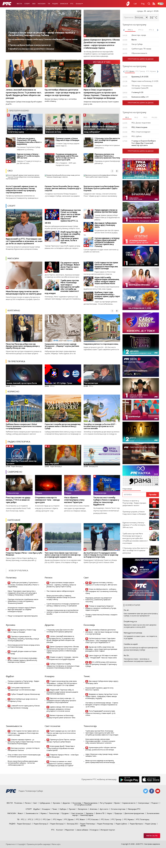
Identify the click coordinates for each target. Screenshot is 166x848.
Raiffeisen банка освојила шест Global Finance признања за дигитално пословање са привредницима (24, 426)
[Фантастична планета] (140, 212)
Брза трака (89, 463)
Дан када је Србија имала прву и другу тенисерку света (106, 225)
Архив (83, 825)
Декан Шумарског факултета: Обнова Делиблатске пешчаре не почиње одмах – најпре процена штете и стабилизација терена (102, 43)
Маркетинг (69, 830)
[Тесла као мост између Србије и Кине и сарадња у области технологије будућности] (106, 485)
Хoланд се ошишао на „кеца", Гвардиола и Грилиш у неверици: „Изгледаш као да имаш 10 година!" (60, 763)
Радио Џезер (150, 824)
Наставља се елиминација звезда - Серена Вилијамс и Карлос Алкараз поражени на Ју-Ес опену (101, 705)
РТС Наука (57, 819)
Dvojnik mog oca (130, 621)
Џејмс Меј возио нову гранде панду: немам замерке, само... (101, 755)
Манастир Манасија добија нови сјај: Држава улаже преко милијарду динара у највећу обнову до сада (23, 346)
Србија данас (44, 803)
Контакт (59, 830)
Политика (11, 577)
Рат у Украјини (106, 803)
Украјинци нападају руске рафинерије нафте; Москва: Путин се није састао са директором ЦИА (67, 157)
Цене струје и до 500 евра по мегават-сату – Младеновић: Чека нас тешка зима (101, 656)
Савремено (15, 471)
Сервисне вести (128, 803)
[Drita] (140, 432)
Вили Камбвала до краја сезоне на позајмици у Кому (22, 700)
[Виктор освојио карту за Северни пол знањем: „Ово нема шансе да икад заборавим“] (101, 124)
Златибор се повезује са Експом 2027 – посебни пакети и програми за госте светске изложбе (100, 426)
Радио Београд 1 (24, 824)
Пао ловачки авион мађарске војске (60, 591)
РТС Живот (80, 819)
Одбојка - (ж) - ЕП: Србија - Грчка (58, 383)
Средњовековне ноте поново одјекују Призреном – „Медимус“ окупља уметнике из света (62, 346)
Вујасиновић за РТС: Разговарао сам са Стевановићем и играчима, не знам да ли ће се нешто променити (24, 241)
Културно (14, 310)
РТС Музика (129, 819)
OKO (33, 4)
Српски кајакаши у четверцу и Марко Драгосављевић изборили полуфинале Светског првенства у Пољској (107, 242)
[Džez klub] (140, 344)
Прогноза (128, 17)
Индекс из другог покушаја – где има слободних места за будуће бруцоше (62, 658)
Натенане (14, 520)
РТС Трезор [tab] (140, 71)
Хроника (10, 624)
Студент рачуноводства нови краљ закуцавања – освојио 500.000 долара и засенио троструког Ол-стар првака (62, 683)
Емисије (64, 4)
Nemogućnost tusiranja (133, 633)
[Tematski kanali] (140, 475)
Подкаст (155, 803)
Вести (19, 4)
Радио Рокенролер (105, 824)
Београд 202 (72, 824)
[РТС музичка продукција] (140, 568)
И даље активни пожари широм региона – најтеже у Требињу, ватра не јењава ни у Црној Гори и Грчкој (61, 585)
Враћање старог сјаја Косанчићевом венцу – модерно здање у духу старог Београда (107, 295)
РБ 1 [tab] (127, 117)
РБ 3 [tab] (145, 117)
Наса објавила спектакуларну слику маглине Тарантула (74, 499)
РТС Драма (69, 819)
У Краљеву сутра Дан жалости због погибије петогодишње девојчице (107, 140)
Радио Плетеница (87, 824)
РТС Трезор (116, 819)
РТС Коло (105, 819)
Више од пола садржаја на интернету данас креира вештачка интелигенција (100, 762)
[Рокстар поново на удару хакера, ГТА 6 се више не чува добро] (19, 485)
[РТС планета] (128, 3)
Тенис (87, 676)
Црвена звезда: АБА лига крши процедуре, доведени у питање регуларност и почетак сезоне (60, 709)
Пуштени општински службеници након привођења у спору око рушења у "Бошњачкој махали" (23, 601)
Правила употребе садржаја (38, 844)
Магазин (41, 4)
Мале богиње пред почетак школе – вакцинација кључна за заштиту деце (23, 292)
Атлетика (93, 809)
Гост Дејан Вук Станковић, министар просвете (21, 461)
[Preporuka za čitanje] (140, 454)
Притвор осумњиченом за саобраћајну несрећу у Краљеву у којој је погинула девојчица (23, 638)
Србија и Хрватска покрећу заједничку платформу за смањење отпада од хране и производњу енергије (63, 666)
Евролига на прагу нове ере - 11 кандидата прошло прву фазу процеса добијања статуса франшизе (61, 700)
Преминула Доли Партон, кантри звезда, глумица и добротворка (61, 741)
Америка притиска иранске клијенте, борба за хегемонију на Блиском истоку (61, 129)
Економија (89, 624)
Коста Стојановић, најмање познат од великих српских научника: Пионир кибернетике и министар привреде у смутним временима (21, 189)
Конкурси (94, 830)
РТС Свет (47, 819)
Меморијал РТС (134, 809)
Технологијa (90, 726)
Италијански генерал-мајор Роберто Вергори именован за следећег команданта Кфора (22, 610)
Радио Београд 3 (57, 824)
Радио (55, 4)
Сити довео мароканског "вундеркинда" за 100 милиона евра (21, 689)
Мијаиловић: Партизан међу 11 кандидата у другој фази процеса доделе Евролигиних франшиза (62, 692)
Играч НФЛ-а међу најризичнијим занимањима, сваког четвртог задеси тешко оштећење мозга (107, 280)
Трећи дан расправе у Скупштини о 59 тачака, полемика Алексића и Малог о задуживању (29, 141)
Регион (48, 577)
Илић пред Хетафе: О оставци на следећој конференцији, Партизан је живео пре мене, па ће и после (71, 237)
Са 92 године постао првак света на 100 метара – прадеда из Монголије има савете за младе (106, 265)
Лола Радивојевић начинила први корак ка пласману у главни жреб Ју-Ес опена (100, 713)
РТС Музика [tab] (151, 71)
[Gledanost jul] (140, 299)
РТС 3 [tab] (151, 30)
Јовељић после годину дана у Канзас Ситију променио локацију (24, 707)
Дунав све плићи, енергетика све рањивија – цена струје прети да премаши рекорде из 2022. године (101, 649)
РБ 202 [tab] (154, 117)
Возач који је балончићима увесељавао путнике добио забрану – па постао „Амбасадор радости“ (23, 763)
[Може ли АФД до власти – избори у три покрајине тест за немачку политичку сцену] (25, 124)
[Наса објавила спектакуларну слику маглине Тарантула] (77, 485)
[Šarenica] (140, 410)
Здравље (89, 813)
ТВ (49, 4)
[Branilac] (140, 190)
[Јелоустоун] (140, 388)
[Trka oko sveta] (140, 168)
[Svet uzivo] (140, 256)
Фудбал (10, 676)
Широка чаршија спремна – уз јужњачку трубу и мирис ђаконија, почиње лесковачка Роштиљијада (24, 742)
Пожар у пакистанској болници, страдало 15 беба (101, 616)
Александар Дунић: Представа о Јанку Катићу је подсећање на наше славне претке (61, 748)
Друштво (49, 624)
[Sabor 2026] (140, 322)
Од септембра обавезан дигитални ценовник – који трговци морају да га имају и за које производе (62, 92)
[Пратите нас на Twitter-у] (145, 791)
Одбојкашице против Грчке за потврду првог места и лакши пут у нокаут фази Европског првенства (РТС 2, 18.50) (63, 216)
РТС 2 (30, 819)
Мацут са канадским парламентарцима (23, 616)
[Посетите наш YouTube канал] (157, 791)
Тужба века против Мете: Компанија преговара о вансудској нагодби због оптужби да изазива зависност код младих (62, 287)
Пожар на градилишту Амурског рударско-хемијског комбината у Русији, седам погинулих (100, 608)
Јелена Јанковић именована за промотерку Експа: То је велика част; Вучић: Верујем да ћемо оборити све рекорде (23, 93)
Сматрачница (143, 803)
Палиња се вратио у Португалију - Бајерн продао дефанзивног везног (23, 682)
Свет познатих (52, 726)
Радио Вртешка (136, 824)
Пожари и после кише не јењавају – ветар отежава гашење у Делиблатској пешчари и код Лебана (41, 34)
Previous (124, 30)
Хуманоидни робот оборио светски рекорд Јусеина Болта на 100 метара (100, 748)
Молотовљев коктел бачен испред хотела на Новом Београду (24, 646)
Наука (109, 813)
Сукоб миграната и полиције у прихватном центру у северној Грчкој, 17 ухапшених (63, 605)
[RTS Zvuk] (140, 366)
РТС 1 (23, 819)
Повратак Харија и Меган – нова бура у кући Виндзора (24, 554)
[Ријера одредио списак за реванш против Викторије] (88, 214)
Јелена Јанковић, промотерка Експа (21, 382)
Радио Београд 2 (41, 824)
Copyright (21, 844)
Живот (20, 813)
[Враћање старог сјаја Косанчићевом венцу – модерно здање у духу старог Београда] (88, 296)
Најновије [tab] (127, 488)
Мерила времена (90, 803)
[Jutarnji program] (140, 234)
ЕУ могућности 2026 (83, 805)
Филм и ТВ (100, 813)
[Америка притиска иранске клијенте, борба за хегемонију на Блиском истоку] (63, 124)
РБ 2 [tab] (136, 117)
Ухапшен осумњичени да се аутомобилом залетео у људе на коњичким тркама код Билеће (62, 612)
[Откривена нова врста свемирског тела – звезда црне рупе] (48, 485)
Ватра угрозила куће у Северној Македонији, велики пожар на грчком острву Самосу (61, 597)
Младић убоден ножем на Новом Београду (22, 652)
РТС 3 (37, 819)
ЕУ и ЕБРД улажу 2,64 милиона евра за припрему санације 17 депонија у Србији (101, 664)
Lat (135, 3)
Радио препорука (19, 441)
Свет (86, 577)
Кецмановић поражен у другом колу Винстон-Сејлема (99, 689)
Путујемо (65, 813)
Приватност (11, 844)
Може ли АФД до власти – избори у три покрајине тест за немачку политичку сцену (24, 129)
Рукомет (72, 809)
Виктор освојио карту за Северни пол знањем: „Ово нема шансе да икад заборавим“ (100, 129)
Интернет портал (107, 830)
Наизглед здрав (86, 815)
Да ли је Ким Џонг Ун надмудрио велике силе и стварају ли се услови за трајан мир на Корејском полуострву (101, 555)
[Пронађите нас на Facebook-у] (151, 791)
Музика (43, 813)
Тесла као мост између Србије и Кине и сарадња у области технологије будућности (106, 501)
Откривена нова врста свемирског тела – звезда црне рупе (47, 499)
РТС (71, 4)
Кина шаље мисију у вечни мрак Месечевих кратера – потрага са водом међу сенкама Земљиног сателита (100, 741)
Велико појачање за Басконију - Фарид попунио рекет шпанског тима (61, 716)
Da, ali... (127, 610)
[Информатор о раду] (140, 590)
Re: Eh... (127, 655)
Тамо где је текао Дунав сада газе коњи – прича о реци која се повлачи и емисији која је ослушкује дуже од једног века (63, 555)
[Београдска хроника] (140, 278)
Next (158, 30)
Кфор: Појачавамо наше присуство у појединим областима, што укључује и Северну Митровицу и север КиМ (22, 593)
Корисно (13, 391)
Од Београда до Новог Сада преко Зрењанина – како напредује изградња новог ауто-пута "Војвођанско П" (100, 640)
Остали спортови (118, 809)
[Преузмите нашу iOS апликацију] (151, 779)
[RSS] (153, 3)
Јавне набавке (82, 830)
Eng (142, 3)
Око (10, 170)
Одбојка (63, 809)
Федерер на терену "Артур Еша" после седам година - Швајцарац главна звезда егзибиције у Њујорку (101, 696)
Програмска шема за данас (141, 59)
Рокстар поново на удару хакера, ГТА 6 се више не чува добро (18, 499)
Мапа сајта (151, 836)
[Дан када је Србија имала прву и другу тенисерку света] (88, 227)
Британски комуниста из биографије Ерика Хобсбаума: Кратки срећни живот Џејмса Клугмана (101, 188)
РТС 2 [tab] (140, 30)
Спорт (27, 4)
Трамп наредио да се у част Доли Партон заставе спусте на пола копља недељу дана (61, 733)
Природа (118, 813)
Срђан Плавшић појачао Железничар (25, 694)
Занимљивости (14, 726)
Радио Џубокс (121, 824)
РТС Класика (93, 819)
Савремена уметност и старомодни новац (101, 344)
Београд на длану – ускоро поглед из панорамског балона (24, 749)
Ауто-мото (104, 809)
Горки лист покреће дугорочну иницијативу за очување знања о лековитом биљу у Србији (63, 426)
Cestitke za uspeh (131, 644)
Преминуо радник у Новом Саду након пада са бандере (67, 139)
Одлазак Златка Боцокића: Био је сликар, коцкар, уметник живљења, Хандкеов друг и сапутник (63, 188)
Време (117, 803)
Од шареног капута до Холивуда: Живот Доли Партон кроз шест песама (70, 265)
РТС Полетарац (142, 819)
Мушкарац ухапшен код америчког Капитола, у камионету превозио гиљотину (107, 156)
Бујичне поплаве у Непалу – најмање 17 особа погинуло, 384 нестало (28, 156)
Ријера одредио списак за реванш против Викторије (106, 211)
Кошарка (49, 676)
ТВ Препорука (16, 361)
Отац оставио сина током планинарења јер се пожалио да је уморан (24, 756)
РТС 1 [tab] (130, 30)
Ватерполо (82, 809)
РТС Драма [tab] (130, 71)
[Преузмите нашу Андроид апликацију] (129, 779)
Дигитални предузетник (134, 813)
